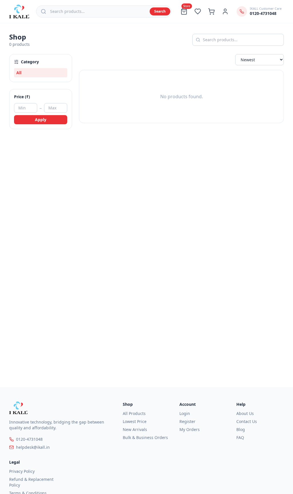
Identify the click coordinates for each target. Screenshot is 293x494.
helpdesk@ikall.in (33, 447)
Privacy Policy (22, 471)
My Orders (189, 429)
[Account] (225, 11)
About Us (245, 413)
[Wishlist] (197, 11)
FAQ (240, 437)
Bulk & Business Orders (145, 437)
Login (184, 413)
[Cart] (211, 11)
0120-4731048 (29, 439)
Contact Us (246, 421)
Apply (40, 119)
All (18, 72)
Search (160, 11)
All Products (134, 413)
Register (187, 421)
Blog (240, 429)
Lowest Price (134, 421)
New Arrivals (135, 429)
